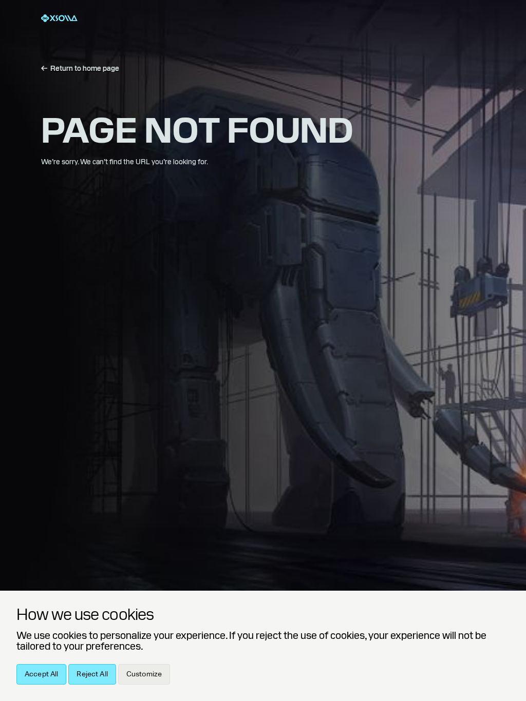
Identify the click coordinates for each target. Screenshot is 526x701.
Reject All (92, 674)
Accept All (41, 674)
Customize (144, 674)
